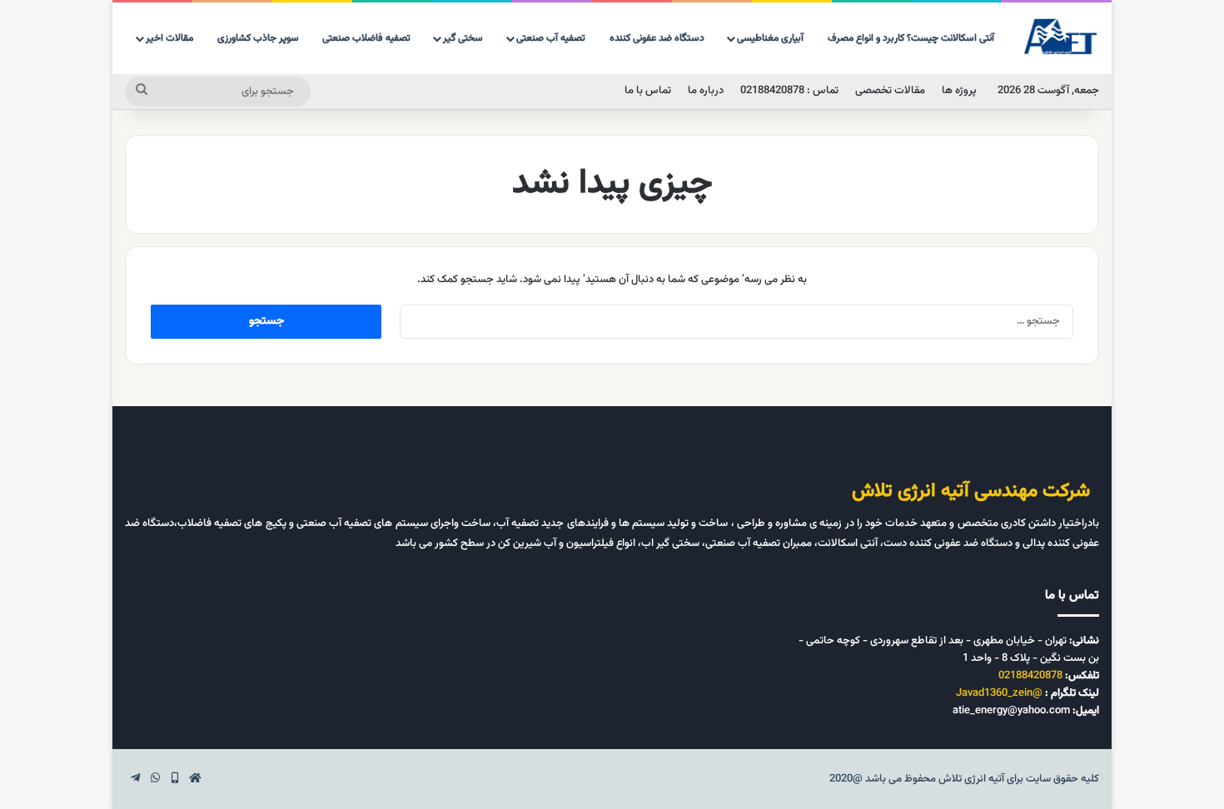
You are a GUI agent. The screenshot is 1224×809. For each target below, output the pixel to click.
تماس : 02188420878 (789, 90)
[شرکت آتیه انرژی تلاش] (1060, 37)
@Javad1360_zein (999, 693)
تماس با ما (647, 90)
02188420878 (1030, 676)
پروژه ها (959, 90)
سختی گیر (463, 38)
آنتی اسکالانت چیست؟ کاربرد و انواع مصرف (911, 38)
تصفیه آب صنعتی (550, 38)
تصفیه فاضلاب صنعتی (366, 38)
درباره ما (706, 90)
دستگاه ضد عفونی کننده (657, 38)
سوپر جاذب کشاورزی (258, 38)
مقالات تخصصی (890, 90)
